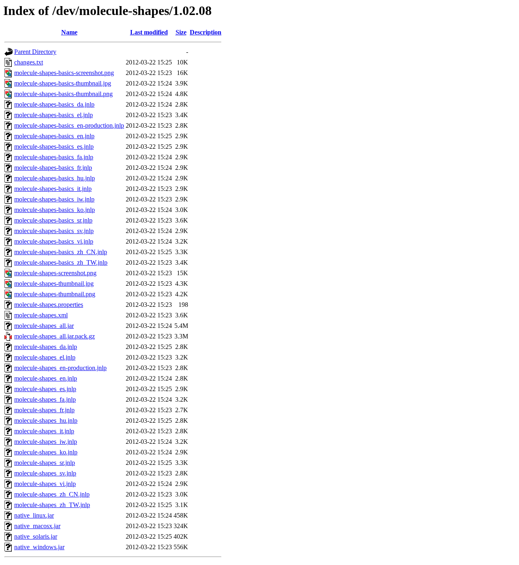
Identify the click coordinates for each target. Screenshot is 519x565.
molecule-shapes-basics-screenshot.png (64, 72)
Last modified (149, 32)
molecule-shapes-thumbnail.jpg (54, 283)
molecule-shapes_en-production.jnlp (60, 367)
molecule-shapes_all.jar (44, 325)
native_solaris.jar (35, 536)
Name (69, 32)
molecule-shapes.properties (48, 304)
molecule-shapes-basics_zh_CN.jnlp (60, 251)
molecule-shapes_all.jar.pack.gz (54, 336)
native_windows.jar (39, 547)
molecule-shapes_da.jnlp (45, 346)
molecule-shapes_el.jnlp (44, 357)
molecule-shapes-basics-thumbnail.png (63, 93)
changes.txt (28, 62)
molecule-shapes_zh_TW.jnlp (52, 504)
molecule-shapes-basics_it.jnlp (53, 188)
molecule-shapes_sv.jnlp (45, 473)
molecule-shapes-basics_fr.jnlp (53, 167)
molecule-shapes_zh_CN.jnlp (52, 494)
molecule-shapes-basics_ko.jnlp (54, 209)
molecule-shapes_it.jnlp (44, 431)
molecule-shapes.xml (41, 315)
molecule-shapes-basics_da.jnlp (54, 104)
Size (181, 32)
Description (205, 32)
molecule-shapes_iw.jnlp (45, 441)
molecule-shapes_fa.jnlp (45, 399)
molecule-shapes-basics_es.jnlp (54, 146)
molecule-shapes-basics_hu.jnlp (54, 178)
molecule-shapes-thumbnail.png (54, 294)
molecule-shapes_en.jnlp (45, 378)
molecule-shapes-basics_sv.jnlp (54, 230)
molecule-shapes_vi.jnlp (45, 483)
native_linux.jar (34, 515)
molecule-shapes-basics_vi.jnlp (53, 241)
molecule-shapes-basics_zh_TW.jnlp (60, 262)
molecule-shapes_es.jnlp (45, 388)
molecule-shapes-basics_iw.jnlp (54, 199)
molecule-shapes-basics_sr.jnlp (53, 220)
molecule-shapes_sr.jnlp (44, 462)
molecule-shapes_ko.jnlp (45, 452)
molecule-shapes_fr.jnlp (44, 410)
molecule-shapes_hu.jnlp (45, 420)
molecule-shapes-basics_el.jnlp (53, 114)
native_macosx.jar (37, 525)
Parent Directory (35, 51)
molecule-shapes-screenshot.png (55, 273)
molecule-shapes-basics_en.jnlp (54, 136)
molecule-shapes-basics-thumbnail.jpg (62, 83)
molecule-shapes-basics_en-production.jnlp (69, 125)
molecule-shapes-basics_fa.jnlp (53, 157)
